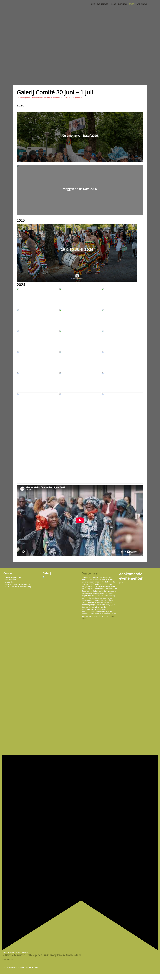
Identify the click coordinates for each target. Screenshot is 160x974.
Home (92, 4)
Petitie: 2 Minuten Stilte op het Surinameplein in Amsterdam (41, 955)
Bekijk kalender (8, 959)
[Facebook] (154, 967)
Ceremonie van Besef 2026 (80, 135)
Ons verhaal (90, 573)
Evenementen (103, 4)
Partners (122, 4)
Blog (113, 4)
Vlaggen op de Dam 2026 (80, 189)
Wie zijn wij (142, 4)
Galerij (132, 4)
